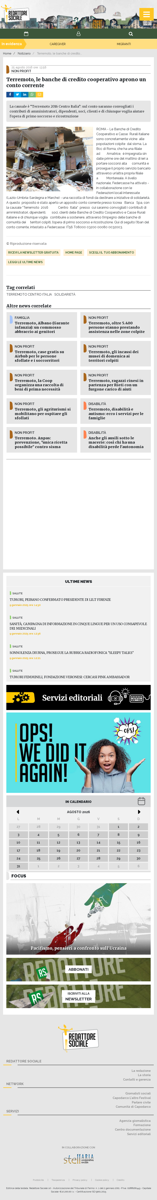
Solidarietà (64, 294)
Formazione (142, 1125)
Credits (120, 1180)
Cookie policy (102, 1180)
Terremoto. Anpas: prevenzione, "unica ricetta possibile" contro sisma (41, 442)
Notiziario (24, 53)
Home (7, 53)
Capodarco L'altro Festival (132, 1098)
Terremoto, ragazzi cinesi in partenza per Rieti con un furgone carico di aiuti (116, 385)
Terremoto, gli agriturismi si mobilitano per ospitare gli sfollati (43, 413)
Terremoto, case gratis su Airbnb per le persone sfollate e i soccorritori (39, 356)
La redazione (141, 1070)
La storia (144, 1075)
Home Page (73, 252)
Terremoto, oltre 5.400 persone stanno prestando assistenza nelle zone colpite (117, 327)
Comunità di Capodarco (133, 1106)
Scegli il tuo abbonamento (111, 252)
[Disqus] (78, 514)
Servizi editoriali (139, 1134)
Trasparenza (58, 1180)
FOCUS (18, 875)
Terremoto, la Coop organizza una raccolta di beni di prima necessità (39, 385)
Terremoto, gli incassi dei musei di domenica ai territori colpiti (114, 356)
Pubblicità (38, 1180)
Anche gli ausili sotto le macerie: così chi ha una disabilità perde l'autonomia (116, 442)
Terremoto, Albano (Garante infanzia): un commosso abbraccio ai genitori (42, 327)
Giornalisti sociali (138, 1093)
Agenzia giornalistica (135, 1120)
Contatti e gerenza (137, 1079)
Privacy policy (80, 1180)
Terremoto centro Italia (29, 294)
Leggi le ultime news (25, 262)
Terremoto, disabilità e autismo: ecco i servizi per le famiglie (116, 413)
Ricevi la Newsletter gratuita (33, 252)
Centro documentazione (133, 1129)
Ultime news (78, 581)
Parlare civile (141, 1102)
